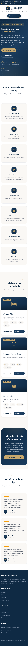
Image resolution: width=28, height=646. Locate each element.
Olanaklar (18, 12)
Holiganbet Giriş (15, 15)
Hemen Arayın (8, 55)
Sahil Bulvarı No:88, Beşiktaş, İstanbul (11, 627)
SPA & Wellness (5, 610)
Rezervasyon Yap (10, 50)
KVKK (19, 643)
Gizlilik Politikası (4, 643)
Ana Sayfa (4, 12)
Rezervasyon (18, 331)
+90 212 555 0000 (7, 1)
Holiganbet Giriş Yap (15, 457)
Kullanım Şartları (13, 643)
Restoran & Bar (4, 612)
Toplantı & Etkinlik (5, 615)
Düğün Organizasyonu (6, 617)
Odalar (12, 12)
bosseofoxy (18, 1)
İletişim (25, 12)
